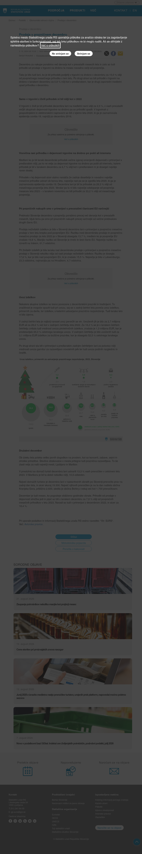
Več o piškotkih (50, 45)
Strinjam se (83, 53)
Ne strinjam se (60, 53)
